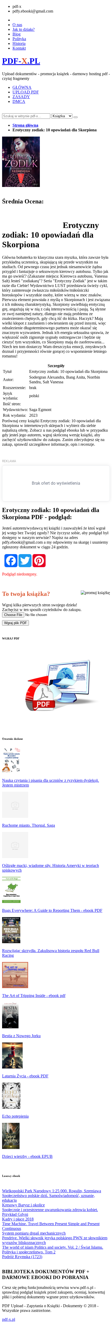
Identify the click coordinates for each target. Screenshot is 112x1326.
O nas (17, 24)
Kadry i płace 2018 (18, 1219)
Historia (19, 43)
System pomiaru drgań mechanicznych (34, 1233)
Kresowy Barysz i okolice (23, 1205)
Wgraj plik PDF (15, 623)
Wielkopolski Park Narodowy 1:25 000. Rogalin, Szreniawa (51, 1191)
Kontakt (19, 48)
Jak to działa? (24, 29)
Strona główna (25, 125)
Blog (17, 34)
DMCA (19, 101)
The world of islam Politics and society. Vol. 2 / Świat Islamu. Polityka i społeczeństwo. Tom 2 (52, 1249)
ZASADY (21, 97)
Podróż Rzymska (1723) (22, 1256)
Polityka (19, 39)
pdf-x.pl (8, 1319)
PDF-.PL (21, 61)
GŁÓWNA (22, 87)
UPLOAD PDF (26, 92)
